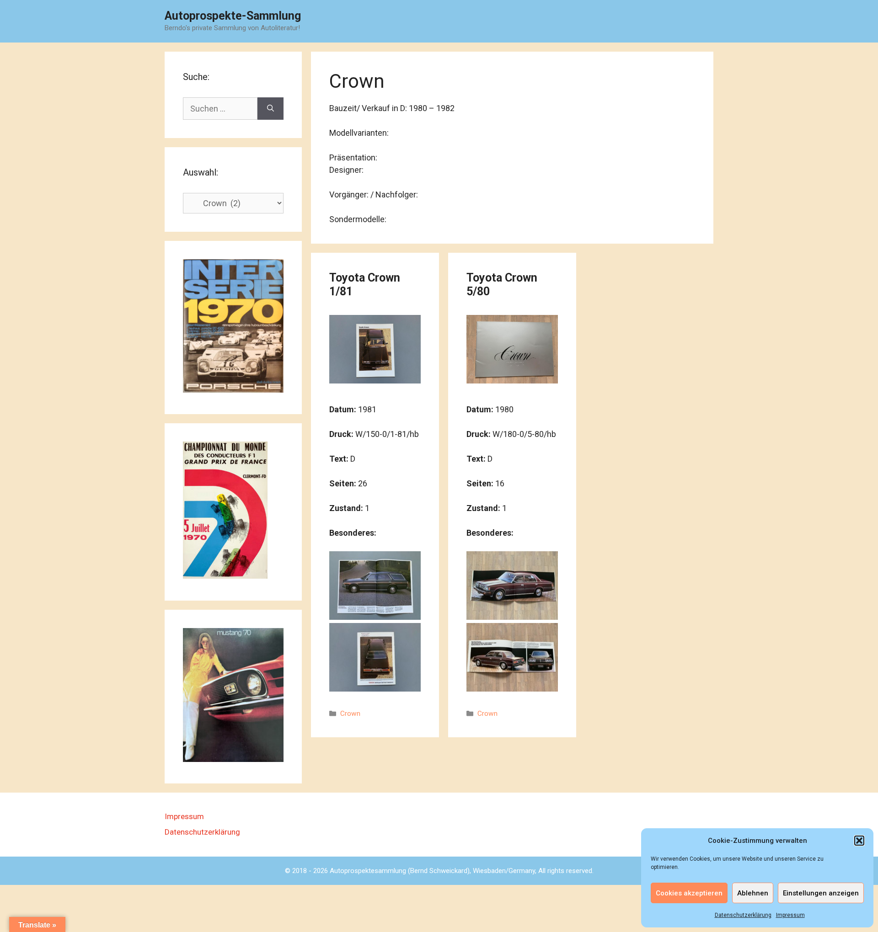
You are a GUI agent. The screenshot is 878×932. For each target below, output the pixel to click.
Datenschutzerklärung (743, 915)
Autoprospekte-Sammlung (233, 15)
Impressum (790, 915)
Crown (350, 713)
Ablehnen (752, 893)
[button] (859, 840)
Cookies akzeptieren (689, 893)
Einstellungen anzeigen (821, 893)
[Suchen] (270, 108)
